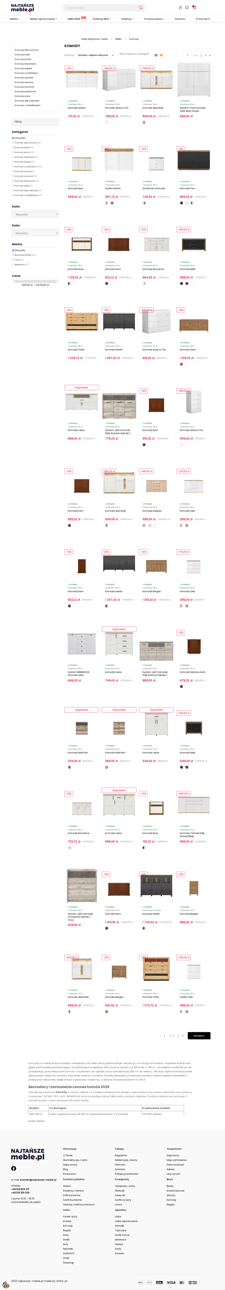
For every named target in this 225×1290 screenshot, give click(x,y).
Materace (120, 1239)
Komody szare (22, 96)
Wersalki (119, 1225)
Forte (19, 259)
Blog (65, 1169)
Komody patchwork (25, 91)
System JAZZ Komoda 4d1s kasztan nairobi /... (155, 673)
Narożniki (68, 1248)
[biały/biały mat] (154, 525)
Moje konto (173, 1155)
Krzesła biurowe (175, 1190)
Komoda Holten (77, 108)
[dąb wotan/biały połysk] (181, 525)
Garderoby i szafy (125, 1186)
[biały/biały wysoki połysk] (106, 122)
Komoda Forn (187, 188)
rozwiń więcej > (37, 1121)
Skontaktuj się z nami (75, 1160)
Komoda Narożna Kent (192, 672)
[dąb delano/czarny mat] (181, 203)
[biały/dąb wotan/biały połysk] (106, 203)
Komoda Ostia (76, 349)
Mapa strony (70, 1164)
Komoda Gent (188, 349)
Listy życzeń (173, 1174)
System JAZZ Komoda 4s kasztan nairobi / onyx (80, 917)
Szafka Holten (113, 188)
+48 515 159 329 (20, 1192)
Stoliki (66, 1239)
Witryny (171, 1195)
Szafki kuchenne (72, 1200)
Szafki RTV (69, 1253)
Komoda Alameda (152, 108)
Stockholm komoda (153, 188)
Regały (170, 1204)
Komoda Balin (188, 269)
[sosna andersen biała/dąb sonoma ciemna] (144, 203)
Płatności (120, 1164)
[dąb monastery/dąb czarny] (181, 283)
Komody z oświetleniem (28, 105)
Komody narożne (24, 82)
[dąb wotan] (186, 525)
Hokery (67, 1186)
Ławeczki (120, 1195)
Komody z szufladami (26, 73)
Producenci (69, 1174)
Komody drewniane (25, 63)
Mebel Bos (22, 264)
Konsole (119, 1253)
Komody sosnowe (24, 86)
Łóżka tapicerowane (126, 1221)
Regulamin (121, 1155)
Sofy (65, 1244)
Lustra (118, 1204)
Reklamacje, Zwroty (126, 1160)
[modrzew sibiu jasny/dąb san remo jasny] (144, 283)
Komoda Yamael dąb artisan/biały (192, 835)
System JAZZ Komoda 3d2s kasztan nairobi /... (118, 432)
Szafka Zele (186, 997)
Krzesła (67, 1221)
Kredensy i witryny (73, 1190)
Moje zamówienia (177, 1160)
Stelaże (119, 1244)
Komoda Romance (153, 269)
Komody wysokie (24, 77)
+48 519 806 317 (20, 1189)
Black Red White (25, 255)
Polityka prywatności (126, 1174)
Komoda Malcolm (78, 752)
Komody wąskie (23, 68)
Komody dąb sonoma (26, 50)
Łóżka (118, 1216)
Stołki (66, 1258)
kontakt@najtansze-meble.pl (38, 1179)
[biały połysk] (186, 203)
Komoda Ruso (76, 269)
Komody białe (22, 54)
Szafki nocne (122, 1235)
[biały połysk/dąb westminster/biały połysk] (144, 122)
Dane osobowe (175, 1164)
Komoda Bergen (151, 591)
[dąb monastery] (186, 283)
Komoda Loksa (76, 430)
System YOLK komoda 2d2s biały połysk (192, 109)
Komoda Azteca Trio (116, 108)
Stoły (66, 1235)
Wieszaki (120, 1190)
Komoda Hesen (114, 349)
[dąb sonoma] (144, 525)
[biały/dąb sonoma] (149, 525)
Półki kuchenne (71, 1195)
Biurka (170, 1186)
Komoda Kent (113, 269)
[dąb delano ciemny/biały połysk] (192, 203)
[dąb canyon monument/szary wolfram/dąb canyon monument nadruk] (69, 767)
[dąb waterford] (112, 203)
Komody (171, 1200)
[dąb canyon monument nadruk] (106, 767)
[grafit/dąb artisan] (106, 606)
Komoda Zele (187, 511)
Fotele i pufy (70, 1216)
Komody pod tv (23, 59)
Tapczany (120, 1230)
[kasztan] (106, 283)
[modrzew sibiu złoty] (106, 1011)
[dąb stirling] (181, 364)
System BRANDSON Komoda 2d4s (78, 673)
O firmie (67, 1155)
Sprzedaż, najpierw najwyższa (93, 55)
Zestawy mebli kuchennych (79, 1204)
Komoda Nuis (75, 188)
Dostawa (120, 1169)
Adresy (170, 1169)
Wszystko (20, 138)
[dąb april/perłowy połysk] (69, 283)
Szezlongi (68, 1262)
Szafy (118, 1248)
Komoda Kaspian (152, 511)
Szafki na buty (123, 1200)
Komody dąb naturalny (27, 100)
